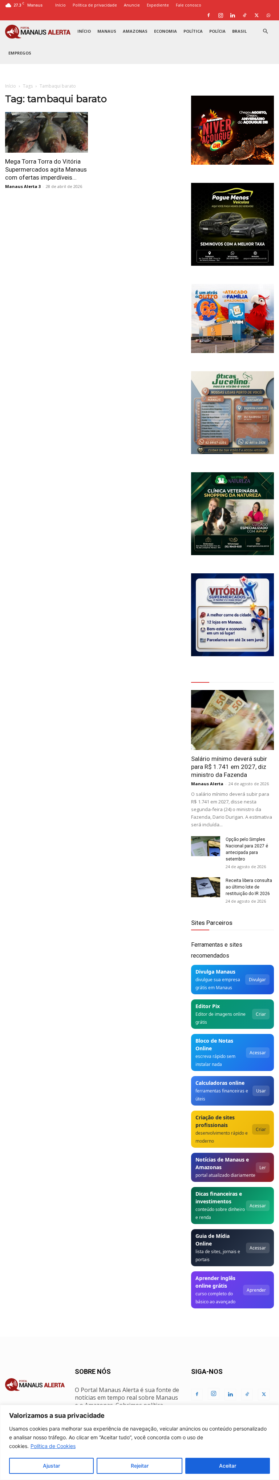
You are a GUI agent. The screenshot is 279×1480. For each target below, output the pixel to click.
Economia (165, 31)
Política (193, 31)
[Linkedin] (232, 15)
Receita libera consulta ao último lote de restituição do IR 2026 (249, 887)
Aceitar (227, 1466)
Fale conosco (188, 5)
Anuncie (132, 5)
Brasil (239, 31)
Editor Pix (207, 1006)
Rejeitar (140, 1466)
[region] (139, 1442)
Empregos (19, 53)
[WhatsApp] (268, 15)
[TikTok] (244, 15)
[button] (265, 31)
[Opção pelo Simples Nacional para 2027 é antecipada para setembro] (205, 846)
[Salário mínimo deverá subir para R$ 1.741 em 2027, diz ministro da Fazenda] (232, 720)
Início (60, 5)
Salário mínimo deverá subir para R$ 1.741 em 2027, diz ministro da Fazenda (229, 766)
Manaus (106, 31)
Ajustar (51, 1466)
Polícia (217, 31)
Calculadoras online (219, 1082)
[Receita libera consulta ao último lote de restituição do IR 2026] (205, 887)
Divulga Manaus (215, 971)
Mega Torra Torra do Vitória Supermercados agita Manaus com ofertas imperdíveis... (46, 169)
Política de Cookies (53, 1446)
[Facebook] (208, 15)
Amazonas (135, 31)
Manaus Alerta (207, 783)
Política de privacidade (95, 5)
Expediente (158, 5)
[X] (256, 15)
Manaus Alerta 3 (23, 186)
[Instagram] (220, 15)
